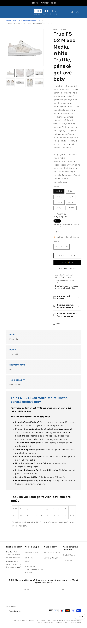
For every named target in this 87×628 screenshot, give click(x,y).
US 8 (70, 191)
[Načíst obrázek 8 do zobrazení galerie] (39, 82)
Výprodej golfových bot (32, 20)
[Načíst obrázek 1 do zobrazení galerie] (10, 73)
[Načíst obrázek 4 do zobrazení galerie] (39, 73)
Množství (56, 242)
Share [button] (58, 324)
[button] (7, 11)
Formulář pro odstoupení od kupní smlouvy (34, 569)
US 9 (71, 197)
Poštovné (66, 224)
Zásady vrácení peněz (73, 620)
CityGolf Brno (68, 560)
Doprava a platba (32, 552)
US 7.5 (59, 191)
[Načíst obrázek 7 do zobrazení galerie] (29, 82)
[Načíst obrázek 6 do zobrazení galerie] (20, 82)
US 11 (71, 208)
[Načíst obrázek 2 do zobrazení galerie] (20, 73)
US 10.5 (59, 208)
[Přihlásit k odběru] (63, 589)
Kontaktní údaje (75, 622)
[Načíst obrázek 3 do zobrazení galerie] (29, 73)
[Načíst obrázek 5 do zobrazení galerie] (10, 82)
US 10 (71, 202)
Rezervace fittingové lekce (43, 3)
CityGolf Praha (69, 555)
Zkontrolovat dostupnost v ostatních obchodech (66, 287)
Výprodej (16, 20)
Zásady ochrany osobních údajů (52, 620)
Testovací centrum (52, 552)
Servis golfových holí (53, 558)
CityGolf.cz (23, 620)
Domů (8, 20)
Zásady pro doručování (45, 622)
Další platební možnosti (67, 268)
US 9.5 (59, 202)
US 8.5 (59, 197)
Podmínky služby (62, 622)
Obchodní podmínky (29, 559)
